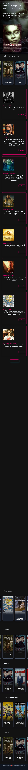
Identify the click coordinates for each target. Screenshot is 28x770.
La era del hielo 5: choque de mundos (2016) (20, 724)
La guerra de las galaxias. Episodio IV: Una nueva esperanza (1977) (8, 617)
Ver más (22, 114)
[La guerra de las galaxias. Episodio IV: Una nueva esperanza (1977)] (8, 605)
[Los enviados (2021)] (8, 70)
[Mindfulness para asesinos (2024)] (20, 70)
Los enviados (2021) (8, 81)
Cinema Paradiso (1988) (20, 616)
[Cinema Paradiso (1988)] (20, 605)
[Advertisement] (14, 368)
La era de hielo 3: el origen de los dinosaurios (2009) (8, 724)
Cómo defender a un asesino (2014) (20, 689)
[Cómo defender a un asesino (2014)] (20, 678)
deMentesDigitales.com (19, 765)
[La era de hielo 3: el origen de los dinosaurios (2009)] (8, 711)
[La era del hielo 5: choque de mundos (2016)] (20, 711)
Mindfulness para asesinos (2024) (20, 81)
